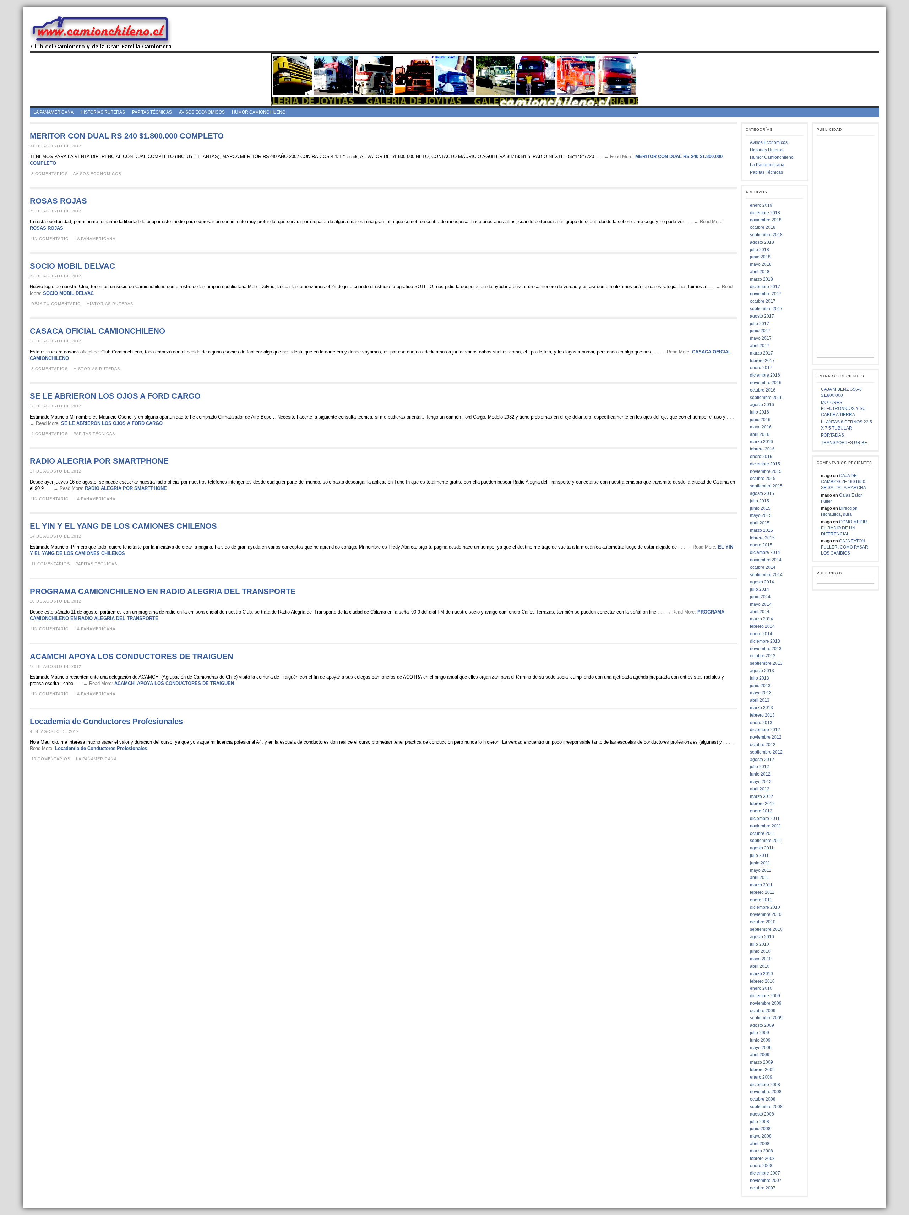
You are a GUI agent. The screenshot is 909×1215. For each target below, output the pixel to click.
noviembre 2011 (765, 826)
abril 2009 (759, 1054)
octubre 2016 (762, 390)
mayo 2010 (761, 958)
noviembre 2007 (766, 1180)
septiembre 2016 (766, 397)
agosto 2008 (762, 1114)
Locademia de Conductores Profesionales (106, 721)
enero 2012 (761, 811)
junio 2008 (760, 1128)
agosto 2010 (762, 936)
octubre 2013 (762, 655)
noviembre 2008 (766, 1091)
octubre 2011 (762, 833)
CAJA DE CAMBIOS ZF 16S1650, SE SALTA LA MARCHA (843, 481)
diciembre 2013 (765, 641)
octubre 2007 (762, 1188)
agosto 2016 (762, 404)
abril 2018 (759, 271)
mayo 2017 (761, 338)
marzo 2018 (761, 279)
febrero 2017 (762, 360)
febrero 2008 (762, 1158)
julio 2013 (759, 678)
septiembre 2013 (766, 663)
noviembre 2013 (766, 648)
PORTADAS (832, 435)
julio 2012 (759, 766)
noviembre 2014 (766, 559)
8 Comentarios (49, 369)
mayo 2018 (761, 264)
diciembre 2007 (765, 1173)
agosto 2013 (762, 670)
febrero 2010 (762, 981)
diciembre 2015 (765, 463)
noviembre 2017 (766, 293)
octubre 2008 (762, 1099)
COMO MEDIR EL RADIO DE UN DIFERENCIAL (844, 527)
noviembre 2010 (766, 914)
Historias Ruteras (103, 112)
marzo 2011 (761, 884)
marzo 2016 (761, 441)
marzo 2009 (761, 1062)
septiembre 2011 (766, 840)
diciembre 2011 (765, 818)
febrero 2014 (762, 626)
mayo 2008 (761, 1136)
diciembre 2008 (765, 1084)
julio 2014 (759, 589)
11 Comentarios (50, 564)
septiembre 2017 (766, 308)
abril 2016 (759, 434)
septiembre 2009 (766, 1017)
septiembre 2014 (766, 574)
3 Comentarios (49, 174)
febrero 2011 (762, 892)
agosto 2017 (762, 316)
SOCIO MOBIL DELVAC (72, 265)
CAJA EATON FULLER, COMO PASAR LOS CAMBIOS (844, 547)
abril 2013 (759, 700)
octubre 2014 (762, 567)
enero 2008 (761, 1165)
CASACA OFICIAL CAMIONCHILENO (97, 330)
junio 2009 (760, 1040)
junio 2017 (760, 330)
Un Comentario (50, 239)
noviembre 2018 (766, 219)
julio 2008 (759, 1121)
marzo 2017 (761, 353)
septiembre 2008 (766, 1106)
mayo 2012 (761, 781)
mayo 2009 (761, 1047)
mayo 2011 (760, 870)
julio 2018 (759, 249)
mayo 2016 (761, 427)
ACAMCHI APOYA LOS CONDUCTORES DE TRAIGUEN (131, 656)
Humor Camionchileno (258, 112)
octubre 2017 (762, 301)
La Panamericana (53, 112)
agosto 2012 (762, 759)
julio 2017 (759, 323)
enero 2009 (761, 1077)
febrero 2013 (762, 715)
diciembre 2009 (765, 995)
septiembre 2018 (766, 234)
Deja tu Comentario (56, 304)
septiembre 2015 (766, 486)
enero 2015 (761, 544)
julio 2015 (759, 500)
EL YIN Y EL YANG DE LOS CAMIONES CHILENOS (123, 526)
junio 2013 (760, 685)
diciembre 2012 (765, 729)
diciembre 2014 (765, 552)
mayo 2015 (761, 515)
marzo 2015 (761, 530)
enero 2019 (761, 205)
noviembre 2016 (766, 382)
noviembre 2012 (766, 737)
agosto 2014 (762, 581)
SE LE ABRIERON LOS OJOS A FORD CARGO (115, 396)
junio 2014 (760, 596)
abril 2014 (759, 611)
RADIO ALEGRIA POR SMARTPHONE (99, 461)
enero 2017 (761, 367)
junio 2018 (760, 256)
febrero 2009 (762, 1069)
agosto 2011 (762, 848)
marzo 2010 (761, 973)
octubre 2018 (762, 227)
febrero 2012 (762, 803)
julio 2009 (759, 1032)
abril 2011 (759, 877)
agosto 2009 (762, 1025)
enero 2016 (761, 456)
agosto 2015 (762, 493)
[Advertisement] (531, 32)
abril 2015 (759, 522)
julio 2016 (759, 412)
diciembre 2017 (765, 286)
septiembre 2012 (766, 752)
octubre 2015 (762, 478)
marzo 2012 (761, 796)
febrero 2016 (762, 449)
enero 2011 (761, 899)
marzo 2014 (761, 618)
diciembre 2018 (765, 212)
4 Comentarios (49, 434)
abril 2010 (759, 966)
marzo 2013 (761, 707)
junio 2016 (760, 419)
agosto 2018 (762, 242)
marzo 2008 (761, 1151)
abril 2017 (759, 345)
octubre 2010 (762, 921)
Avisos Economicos (202, 112)
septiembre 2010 (766, 929)
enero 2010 (761, 988)
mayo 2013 (761, 692)
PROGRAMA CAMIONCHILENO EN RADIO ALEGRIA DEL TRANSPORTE (163, 591)
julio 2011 (759, 855)
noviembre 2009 (766, 1003)
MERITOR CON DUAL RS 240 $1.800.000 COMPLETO (127, 135)
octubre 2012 (762, 744)
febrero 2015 (762, 537)
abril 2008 (759, 1143)
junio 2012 (760, 774)
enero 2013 (761, 722)
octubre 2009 (762, 1010)
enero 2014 (761, 633)
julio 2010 (759, 944)
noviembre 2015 (766, 471)
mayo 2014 (761, 604)
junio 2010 (760, 951)
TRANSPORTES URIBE (844, 442)
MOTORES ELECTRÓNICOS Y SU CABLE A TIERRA (843, 408)
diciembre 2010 (765, 907)
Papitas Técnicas (152, 112)
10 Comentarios (50, 759)
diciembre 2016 (765, 375)
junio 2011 (760, 862)
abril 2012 (759, 789)
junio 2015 (760, 508)
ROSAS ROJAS (58, 200)
